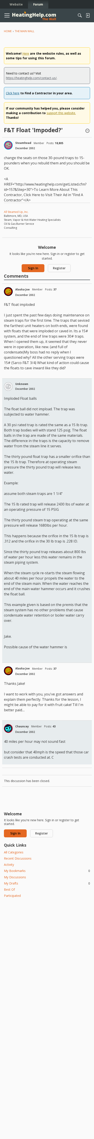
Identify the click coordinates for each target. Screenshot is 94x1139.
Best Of (9, 889)
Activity (9, 864)
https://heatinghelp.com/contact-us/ (31, 78)
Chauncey (22, 726)
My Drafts (47, 883)
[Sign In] (88, 15)
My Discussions (15, 877)
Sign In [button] (33, 268)
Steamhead (23, 143)
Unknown (21, 384)
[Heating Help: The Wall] (34, 15)
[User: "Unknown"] (8, 386)
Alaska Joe (22, 289)
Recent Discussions (17, 858)
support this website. (61, 113)
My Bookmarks (47, 871)
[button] (87, 131)
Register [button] (59, 268)
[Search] (80, 15)
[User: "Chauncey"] (8, 728)
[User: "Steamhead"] (8, 145)
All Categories (13, 852)
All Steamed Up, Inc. (16, 212)
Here (25, 53)
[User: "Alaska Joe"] (8, 291)
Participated (12, 896)
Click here (12, 93)
